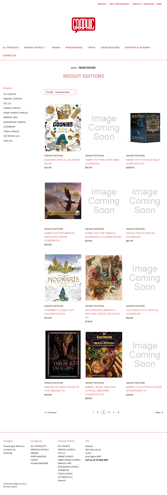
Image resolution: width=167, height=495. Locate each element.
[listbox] (66, 92)
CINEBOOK (9, 126)
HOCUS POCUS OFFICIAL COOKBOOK (140, 234)
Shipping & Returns (137, 47)
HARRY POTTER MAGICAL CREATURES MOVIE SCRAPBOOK (59, 236)
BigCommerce (20, 484)
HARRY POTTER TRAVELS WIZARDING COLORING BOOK (103, 234)
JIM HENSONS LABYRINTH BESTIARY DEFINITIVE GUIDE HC (102, 313)
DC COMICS (9, 94)
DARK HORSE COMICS (15, 112)
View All (7, 140)
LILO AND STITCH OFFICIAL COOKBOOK (142, 311)
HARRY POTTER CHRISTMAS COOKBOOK (102, 161)
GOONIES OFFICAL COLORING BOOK (62, 161)
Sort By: (50, 92)
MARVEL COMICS (12, 98)
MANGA (56, 47)
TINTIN (91, 47)
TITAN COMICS (11, 131)
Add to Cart (104, 203)
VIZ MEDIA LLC (11, 135)
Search (102, 4)
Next (158, 412)
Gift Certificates (119, 4)
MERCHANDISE (74, 47)
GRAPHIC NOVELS (34, 47)
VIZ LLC (7, 103)
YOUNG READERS (110, 47)
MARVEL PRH (10, 117)
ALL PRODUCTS (11, 47)
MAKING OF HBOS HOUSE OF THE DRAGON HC (61, 388)
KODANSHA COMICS (14, 122)
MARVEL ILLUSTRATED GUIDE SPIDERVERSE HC (144, 388)
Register (149, 4)
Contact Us (9, 55)
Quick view (57, 124)
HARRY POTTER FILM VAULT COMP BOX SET (143, 161)
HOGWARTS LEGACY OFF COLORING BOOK (59, 311)
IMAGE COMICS (12, 107)
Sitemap (7, 453)
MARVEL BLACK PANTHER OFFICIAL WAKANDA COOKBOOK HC (100, 390)
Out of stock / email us (63, 130)
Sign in (136, 4)
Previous (52, 412)
